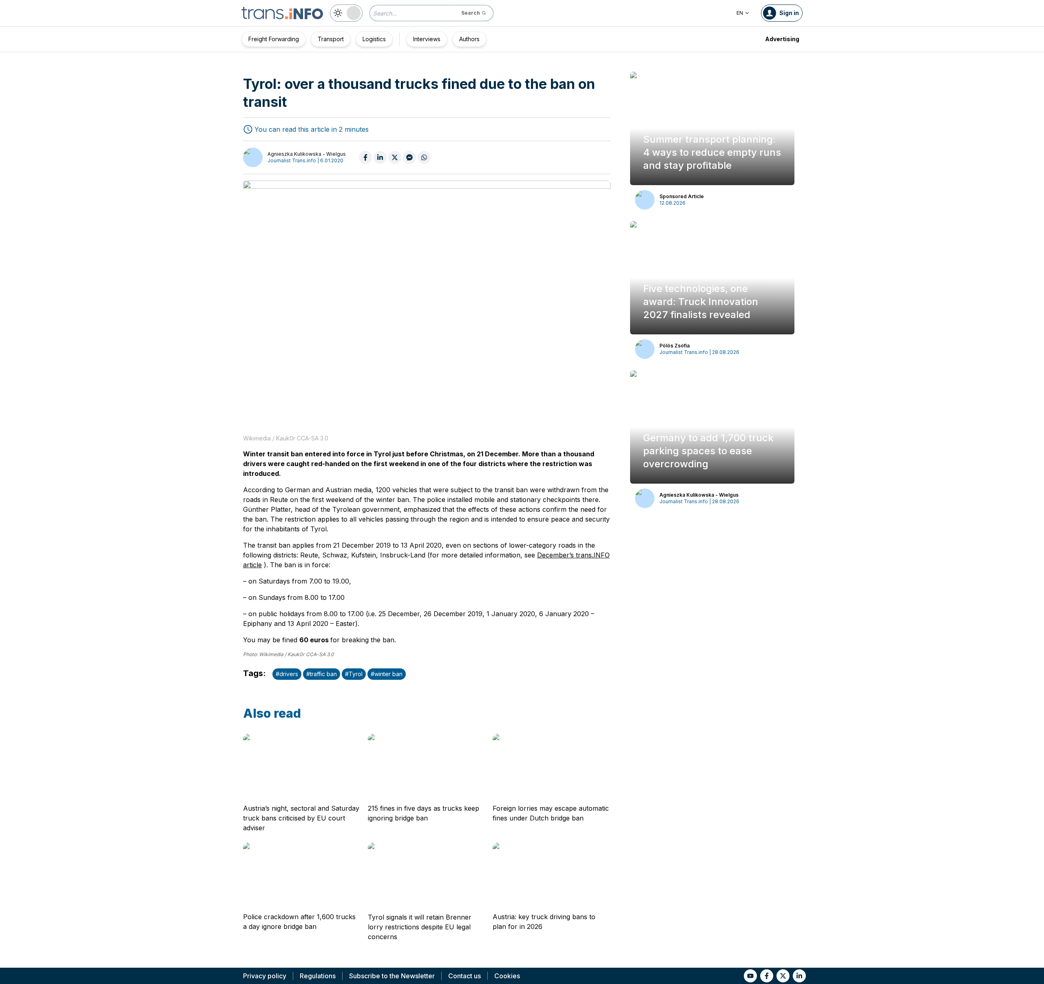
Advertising (782, 38)
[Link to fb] (766, 975)
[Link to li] (799, 975)
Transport (331, 38)
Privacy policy (264, 976)
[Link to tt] (783, 975)
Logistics (374, 38)
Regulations (318, 976)
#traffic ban (321, 673)
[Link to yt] (750, 975)
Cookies (507, 976)
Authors (469, 38)
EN (740, 13)
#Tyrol (354, 673)
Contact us (464, 976)
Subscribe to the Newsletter (392, 976)
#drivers (287, 673)
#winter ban (387, 673)
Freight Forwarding (273, 38)
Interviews (426, 38)
